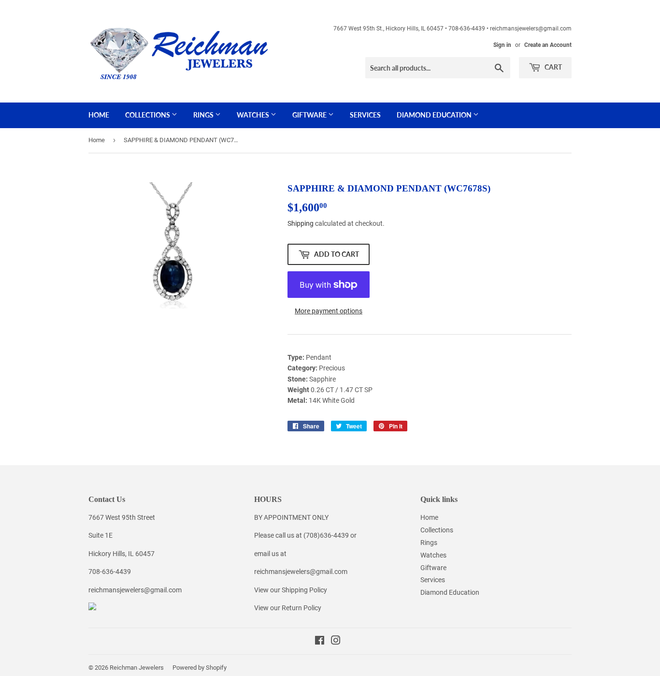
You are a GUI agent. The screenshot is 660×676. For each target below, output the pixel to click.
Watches (254, 115)
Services (365, 115)
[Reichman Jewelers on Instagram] (336, 642)
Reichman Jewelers (137, 667)
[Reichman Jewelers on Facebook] (320, 642)
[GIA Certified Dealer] (92, 608)
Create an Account (548, 45)
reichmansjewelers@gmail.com (135, 590)
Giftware (310, 115)
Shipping (300, 223)
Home (98, 115)
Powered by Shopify (199, 667)
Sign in (502, 45)
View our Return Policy (287, 608)
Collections (148, 115)
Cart (552, 67)
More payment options (328, 311)
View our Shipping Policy (290, 590)
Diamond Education (435, 115)
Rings (204, 115)
